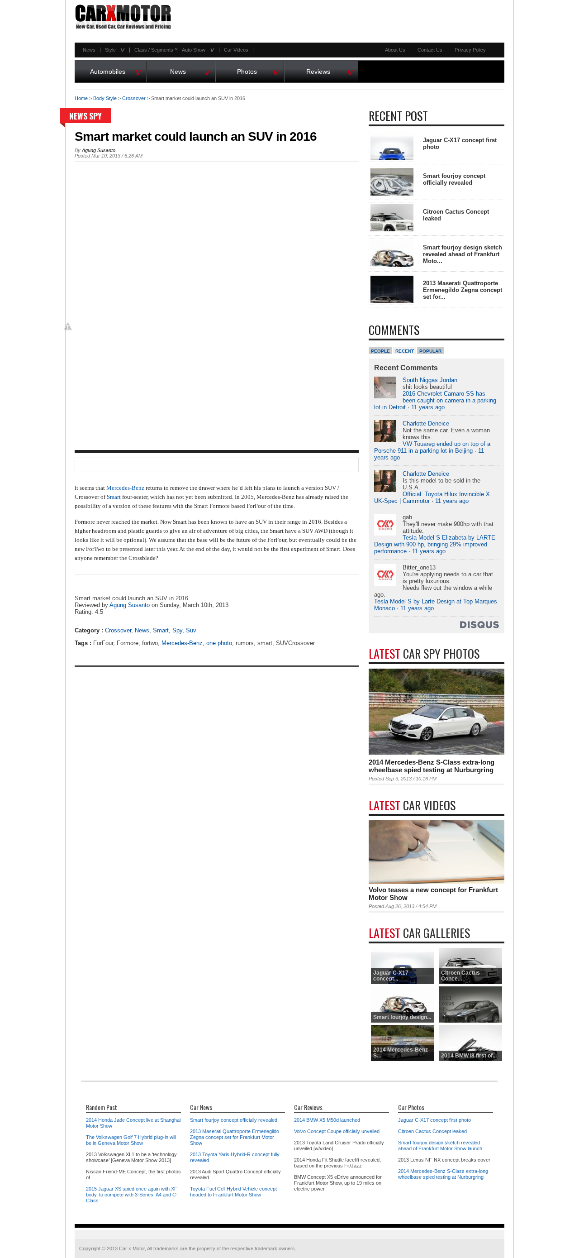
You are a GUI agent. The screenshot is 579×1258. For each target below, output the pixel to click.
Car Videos (236, 50)
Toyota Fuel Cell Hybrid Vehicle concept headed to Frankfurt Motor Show (233, 1191)
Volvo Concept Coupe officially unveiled (337, 1131)
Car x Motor (132, 1248)
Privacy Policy (470, 50)
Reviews (329, 70)
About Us (395, 50)
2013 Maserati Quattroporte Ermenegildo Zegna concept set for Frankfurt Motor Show (234, 1137)
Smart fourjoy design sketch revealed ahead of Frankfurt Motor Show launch (440, 1145)
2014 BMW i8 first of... (469, 1055)
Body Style (105, 98)
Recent (404, 351)
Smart (114, 496)
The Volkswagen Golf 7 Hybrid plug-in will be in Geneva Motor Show (131, 1140)
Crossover (134, 98)
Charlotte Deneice (426, 423)
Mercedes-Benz (125, 487)
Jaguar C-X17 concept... (390, 976)
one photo (219, 643)
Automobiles (116, 70)
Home (81, 98)
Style (112, 50)
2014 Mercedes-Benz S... (400, 1053)
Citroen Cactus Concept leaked (432, 1131)
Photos (258, 70)
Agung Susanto (98, 150)
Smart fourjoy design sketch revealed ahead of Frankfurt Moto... (462, 254)
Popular (430, 351)
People (380, 351)
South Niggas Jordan (430, 380)
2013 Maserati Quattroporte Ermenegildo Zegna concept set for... (462, 290)
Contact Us (430, 50)
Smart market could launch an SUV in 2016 (196, 136)
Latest (424, 653)
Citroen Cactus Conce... (460, 976)
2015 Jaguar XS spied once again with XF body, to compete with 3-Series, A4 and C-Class (132, 1194)
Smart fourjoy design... (402, 1017)
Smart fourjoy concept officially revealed (454, 179)
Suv (191, 630)
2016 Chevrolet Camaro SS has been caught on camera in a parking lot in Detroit (435, 400)
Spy (95, 116)
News (89, 50)
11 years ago (428, 407)
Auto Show (196, 50)
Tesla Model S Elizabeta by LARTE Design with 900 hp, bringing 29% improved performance (434, 544)
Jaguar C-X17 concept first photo (434, 1120)
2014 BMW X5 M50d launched (327, 1120)
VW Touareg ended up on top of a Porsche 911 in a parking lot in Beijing (432, 447)
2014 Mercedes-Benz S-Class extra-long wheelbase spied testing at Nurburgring (431, 766)
